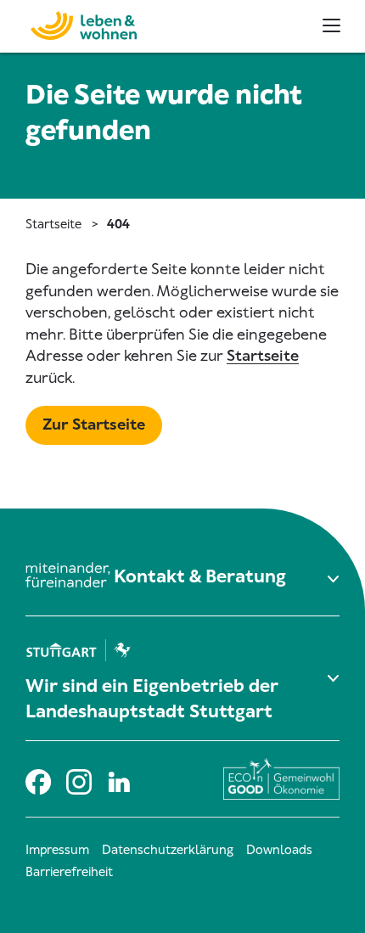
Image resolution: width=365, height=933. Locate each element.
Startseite (53, 224)
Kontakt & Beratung (200, 576)
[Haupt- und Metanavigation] (331, 25)
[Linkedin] (119, 779)
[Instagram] (78, 779)
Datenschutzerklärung (167, 849)
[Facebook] (37, 779)
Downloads (279, 849)
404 (118, 224)
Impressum (57, 849)
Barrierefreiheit (69, 871)
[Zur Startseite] (74, 23)
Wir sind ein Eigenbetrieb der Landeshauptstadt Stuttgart (151, 698)
